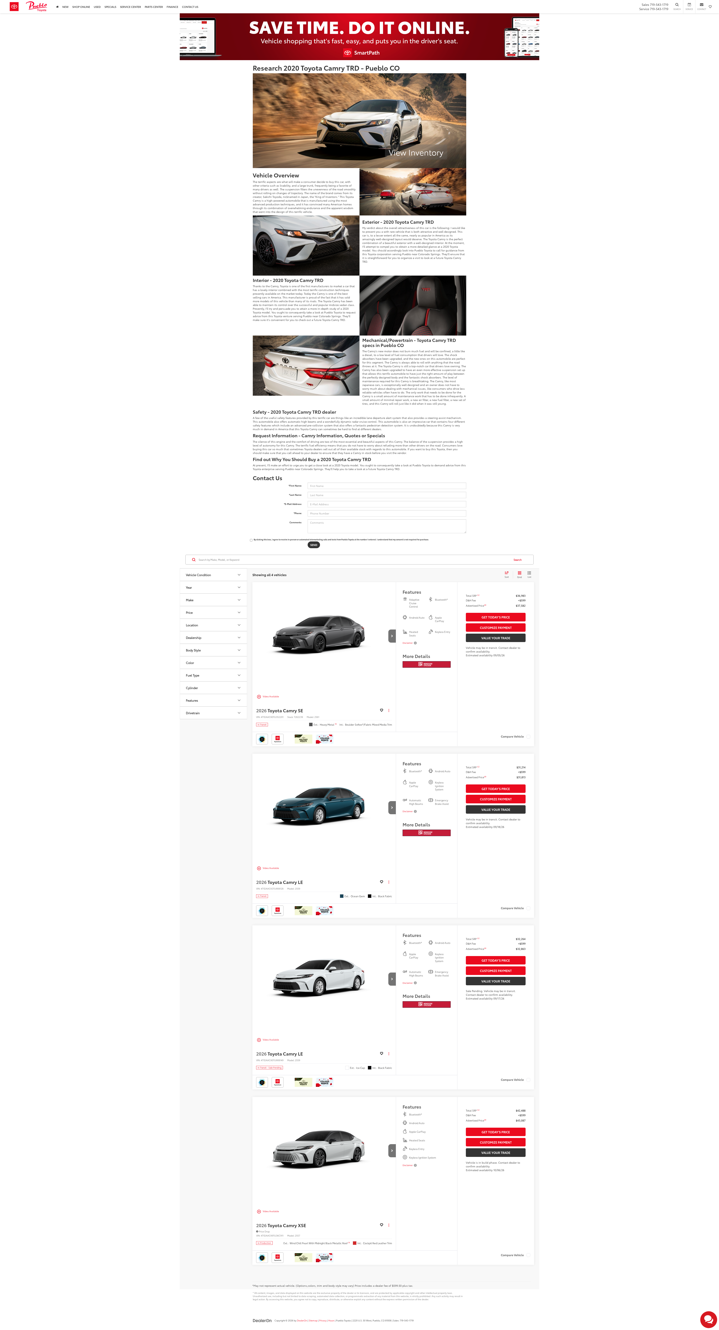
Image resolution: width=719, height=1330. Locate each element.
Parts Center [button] (154, 7)
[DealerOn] (262, 1320)
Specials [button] (110, 7)
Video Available (268, 697)
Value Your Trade (495, 638)
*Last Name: (295, 494)
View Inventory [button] (416, 152)
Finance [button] (172, 7)
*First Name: (295, 485)
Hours (331, 1320)
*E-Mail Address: (293, 503)
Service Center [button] (130, 7)
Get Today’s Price (496, 617)
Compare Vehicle (512, 737)
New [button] (65, 7)
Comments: (295, 522)
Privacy (323, 1320)
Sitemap (313, 1320)
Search (518, 559)
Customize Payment (496, 627)
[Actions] (389, 710)
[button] (57, 6)
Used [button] (97, 7)
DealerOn (302, 1320)
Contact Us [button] (190, 7)
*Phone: (298, 513)
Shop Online (81, 7)
